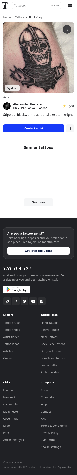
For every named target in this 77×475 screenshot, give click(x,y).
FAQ (43, 418)
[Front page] (4, 5)
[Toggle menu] (70, 5)
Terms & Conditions (54, 425)
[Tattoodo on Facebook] (42, 301)
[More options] (67, 29)
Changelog (48, 397)
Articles (8, 351)
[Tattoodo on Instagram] (7, 301)
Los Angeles (11, 404)
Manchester (11, 411)
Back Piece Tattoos (53, 344)
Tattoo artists (11, 323)
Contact (46, 411)
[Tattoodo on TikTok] (16, 301)
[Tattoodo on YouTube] (33, 301)
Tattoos (55, 5)
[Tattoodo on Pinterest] (24, 301)
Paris (6, 433)
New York (9, 397)
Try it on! (12, 88)
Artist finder (11, 337)
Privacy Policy (49, 433)
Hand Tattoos (49, 323)
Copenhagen (11, 418)
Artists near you (13, 440)
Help (44, 404)
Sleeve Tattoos (50, 330)
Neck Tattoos (49, 337)
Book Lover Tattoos (53, 358)
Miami (7, 425)
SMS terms (48, 440)
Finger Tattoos (50, 365)
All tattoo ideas (51, 372)
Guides (7, 358)
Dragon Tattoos (51, 351)
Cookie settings (51, 447)
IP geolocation (64, 467)
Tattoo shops (11, 330)
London (8, 390)
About (45, 390)
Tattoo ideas (11, 344)
